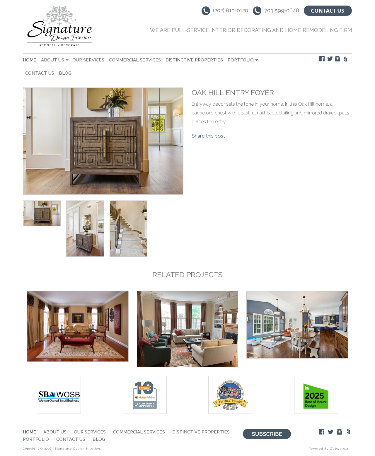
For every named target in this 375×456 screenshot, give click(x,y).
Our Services (88, 60)
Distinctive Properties (194, 60)
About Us (52, 60)
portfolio (241, 60)
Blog (65, 73)
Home (29, 60)
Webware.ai (340, 448)
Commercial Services (135, 60)
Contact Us (39, 73)
